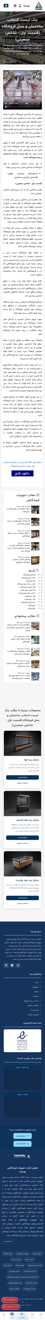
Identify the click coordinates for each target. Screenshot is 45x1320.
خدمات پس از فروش (31, 1000)
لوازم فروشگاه (20, 1265)
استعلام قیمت (22, 777)
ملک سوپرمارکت (29, 596)
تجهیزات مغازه (37, 1253)
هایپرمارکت (31, 608)
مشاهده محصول (22, 783)
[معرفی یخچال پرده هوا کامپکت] (22, 803)
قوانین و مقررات (32, 1014)
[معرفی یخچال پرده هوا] (22, 743)
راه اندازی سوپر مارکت (27, 590)
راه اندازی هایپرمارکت (27, 602)
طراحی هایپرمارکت (31, 1283)
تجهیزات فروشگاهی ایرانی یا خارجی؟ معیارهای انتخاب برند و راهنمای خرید (19, 548)
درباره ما (35, 996)
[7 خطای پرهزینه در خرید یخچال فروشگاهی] (35, 534)
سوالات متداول (33, 1005)
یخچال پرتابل (7, 1265)
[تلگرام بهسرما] (12, 965)
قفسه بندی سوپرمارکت (35, 1265)
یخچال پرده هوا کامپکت (27, 820)
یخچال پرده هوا (31, 760)
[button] (6, 5)
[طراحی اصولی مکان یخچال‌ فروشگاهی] (35, 640)
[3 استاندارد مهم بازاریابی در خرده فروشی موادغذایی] (35, 522)
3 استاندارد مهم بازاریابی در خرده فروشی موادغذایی (18, 522)
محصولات (35, 987)
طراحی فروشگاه (8, 1253)
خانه (36, 982)
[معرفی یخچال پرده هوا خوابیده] (22, 863)
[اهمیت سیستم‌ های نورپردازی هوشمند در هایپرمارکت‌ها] (35, 676)
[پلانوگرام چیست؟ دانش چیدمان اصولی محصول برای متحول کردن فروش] (35, 626)
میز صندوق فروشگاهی (15, 1283)
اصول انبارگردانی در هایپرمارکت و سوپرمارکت (18, 510)
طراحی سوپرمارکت (14, 1271)
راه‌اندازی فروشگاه (10, 133)
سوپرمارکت (31, 605)
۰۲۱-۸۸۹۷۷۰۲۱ (21, 1143)
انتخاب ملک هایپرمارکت (26, 593)
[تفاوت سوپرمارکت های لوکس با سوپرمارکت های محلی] (35, 652)
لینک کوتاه (9, 61)
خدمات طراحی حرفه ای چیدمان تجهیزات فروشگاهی (22, 1277)
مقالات (36, 991)
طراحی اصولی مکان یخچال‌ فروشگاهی (20, 640)
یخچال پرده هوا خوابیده (27, 880)
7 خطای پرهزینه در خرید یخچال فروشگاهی (19, 534)
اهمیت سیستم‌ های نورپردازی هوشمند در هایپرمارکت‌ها (19, 677)
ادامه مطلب (8, 1241)
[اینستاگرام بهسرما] (6, 965)
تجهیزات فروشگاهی (22, 1253)
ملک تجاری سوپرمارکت (27, 587)
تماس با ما (34, 1010)
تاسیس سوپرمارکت (29, 1288)
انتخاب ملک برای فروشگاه (26, 583)
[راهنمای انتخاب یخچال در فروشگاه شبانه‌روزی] (35, 560)
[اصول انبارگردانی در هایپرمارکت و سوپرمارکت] (35, 510)
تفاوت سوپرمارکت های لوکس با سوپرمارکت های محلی (18, 652)
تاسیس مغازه (29, 1259)
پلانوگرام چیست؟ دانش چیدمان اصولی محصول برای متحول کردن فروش (18, 627)
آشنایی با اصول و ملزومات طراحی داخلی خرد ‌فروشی (18, 665)
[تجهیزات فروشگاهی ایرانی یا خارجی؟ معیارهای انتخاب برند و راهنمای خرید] (35, 546)
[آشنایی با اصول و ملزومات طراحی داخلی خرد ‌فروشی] (35, 664)
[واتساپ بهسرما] (18, 965)
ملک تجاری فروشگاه (28, 577)
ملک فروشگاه (30, 580)
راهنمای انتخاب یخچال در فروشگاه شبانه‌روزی (21, 561)
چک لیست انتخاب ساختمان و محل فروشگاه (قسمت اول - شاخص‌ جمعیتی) (22, 29)
